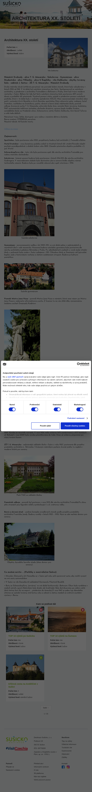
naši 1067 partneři (15, 377)
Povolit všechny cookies (75, 426)
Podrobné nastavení (75, 418)
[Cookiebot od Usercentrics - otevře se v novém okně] (78, 364)
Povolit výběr (45, 426)
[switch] (34, 409)
